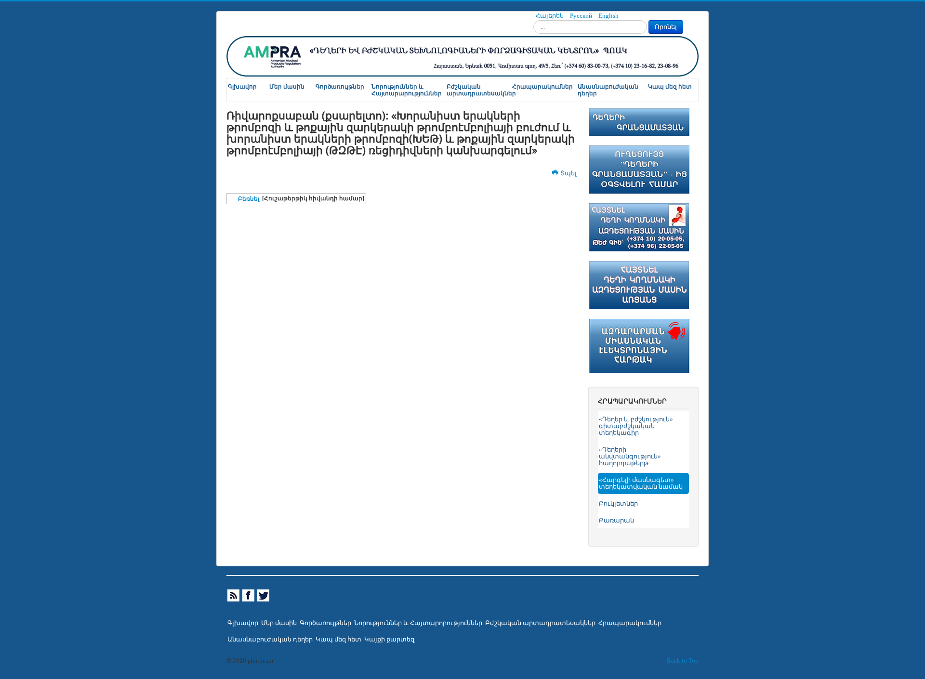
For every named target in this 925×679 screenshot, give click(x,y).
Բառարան (616, 520)
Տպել (568, 173)
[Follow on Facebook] (248, 595)
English (608, 16)
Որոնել (666, 26)
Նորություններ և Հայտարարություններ (406, 90)
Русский (582, 16)
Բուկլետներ (618, 503)
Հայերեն (550, 16)
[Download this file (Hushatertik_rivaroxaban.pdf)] (233, 199)
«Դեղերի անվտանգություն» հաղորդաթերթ (630, 456)
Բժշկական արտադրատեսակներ (479, 90)
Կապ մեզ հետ (670, 86)
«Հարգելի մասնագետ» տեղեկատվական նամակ (641, 483)
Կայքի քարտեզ (389, 639)
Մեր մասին (286, 86)
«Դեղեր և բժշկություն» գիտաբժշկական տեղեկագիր (636, 426)
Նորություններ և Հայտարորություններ (418, 623)
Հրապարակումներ (542, 86)
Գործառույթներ (340, 86)
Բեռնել (248, 199)
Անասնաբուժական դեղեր (608, 90)
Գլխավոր (242, 86)
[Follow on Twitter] (263, 595)
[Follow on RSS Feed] (233, 595)
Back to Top (683, 660)
